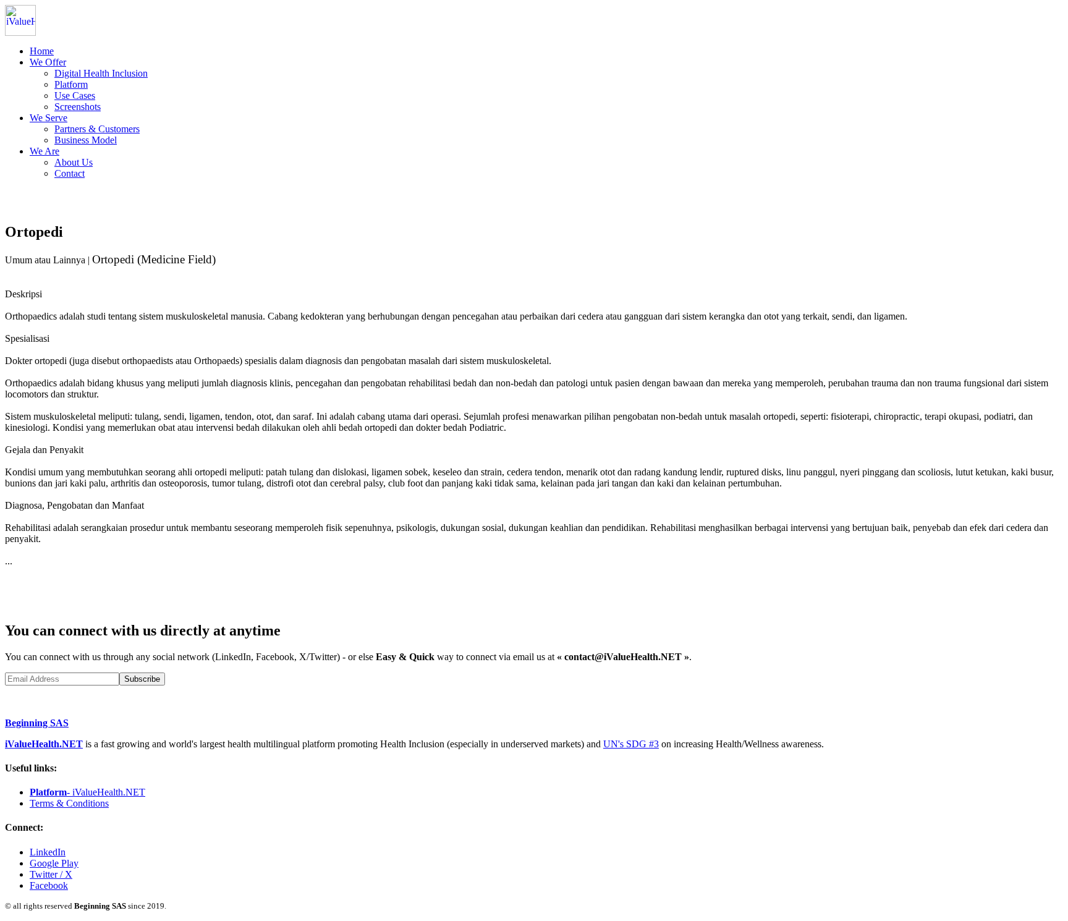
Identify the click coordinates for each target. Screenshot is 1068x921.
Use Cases (74, 95)
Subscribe (142, 679)
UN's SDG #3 (631, 744)
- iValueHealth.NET (87, 792)
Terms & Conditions (69, 803)
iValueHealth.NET (44, 744)
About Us (73, 162)
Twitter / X (51, 874)
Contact (69, 173)
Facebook (49, 885)
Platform (71, 84)
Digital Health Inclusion (101, 73)
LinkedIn (48, 852)
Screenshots (77, 106)
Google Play (54, 863)
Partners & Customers (97, 129)
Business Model (85, 140)
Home (42, 51)
